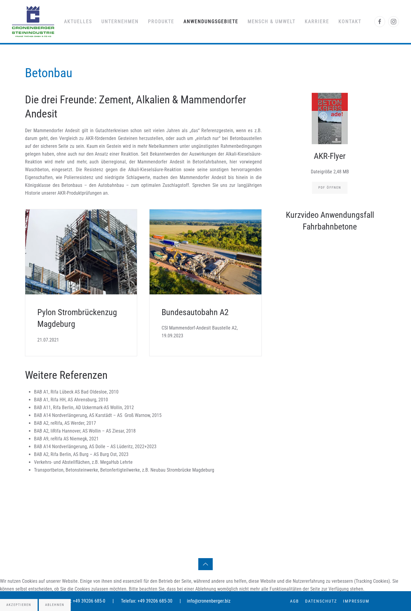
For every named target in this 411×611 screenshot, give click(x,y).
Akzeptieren (18, 605)
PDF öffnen (329, 188)
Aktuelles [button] (78, 21)
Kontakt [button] (349, 21)
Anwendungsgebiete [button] (211, 21)
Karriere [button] (317, 21)
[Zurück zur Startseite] (33, 21)
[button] (205, 564)
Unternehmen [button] (120, 21)
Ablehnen (54, 605)
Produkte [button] (161, 21)
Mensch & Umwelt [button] (271, 21)
